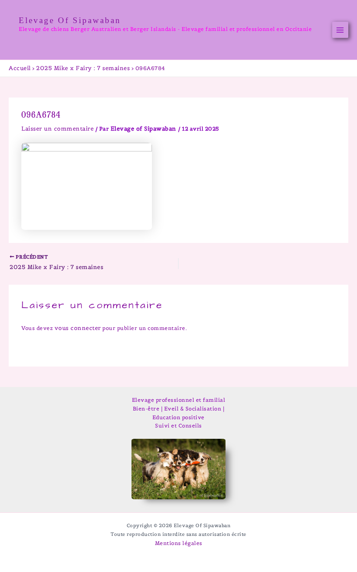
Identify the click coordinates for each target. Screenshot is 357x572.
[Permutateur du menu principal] (340, 30)
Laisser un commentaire (57, 128)
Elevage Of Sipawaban (70, 20)
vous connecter (77, 328)
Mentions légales (178, 543)
